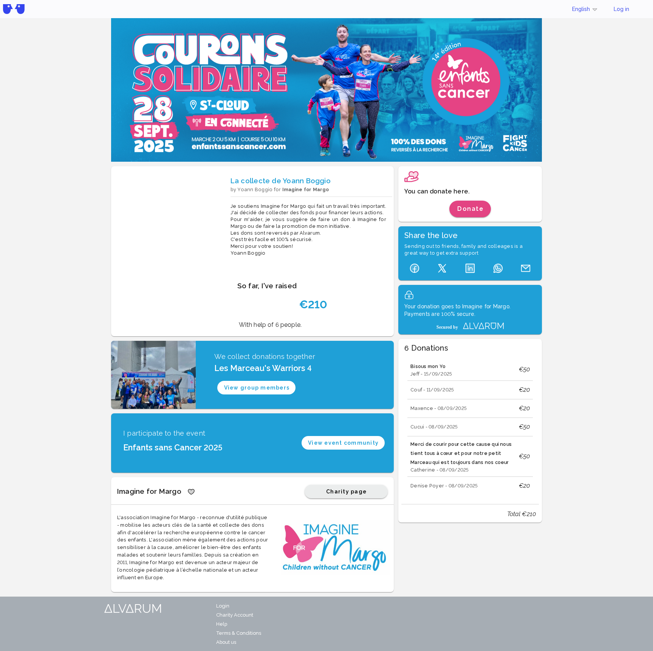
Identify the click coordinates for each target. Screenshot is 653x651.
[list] (470, 426)
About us (226, 642)
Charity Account (234, 615)
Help (221, 624)
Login (222, 606)
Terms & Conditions (238, 633)
